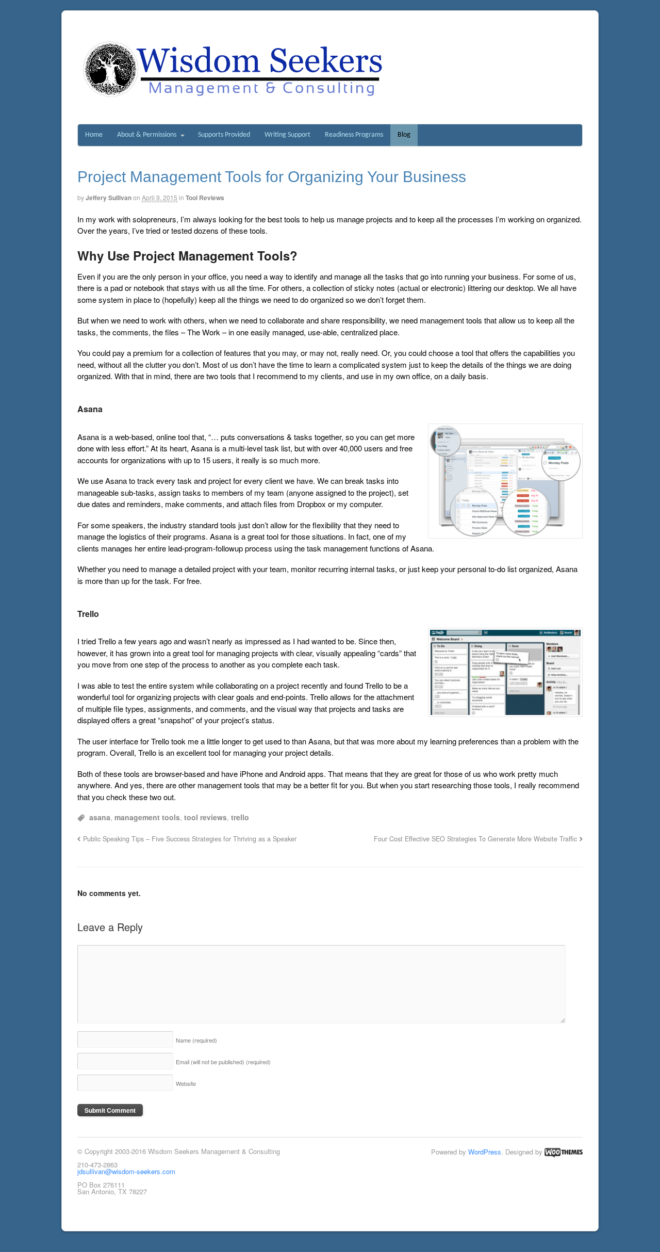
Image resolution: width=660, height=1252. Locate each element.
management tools (147, 817)
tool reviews (205, 817)
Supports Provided (224, 135)
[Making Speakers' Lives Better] (232, 97)
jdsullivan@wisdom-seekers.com (126, 1171)
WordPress (484, 1152)
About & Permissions (146, 135)
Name (196, 1040)
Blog (404, 135)
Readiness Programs (354, 135)
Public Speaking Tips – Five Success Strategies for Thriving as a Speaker (189, 838)
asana (99, 817)
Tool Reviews (205, 197)
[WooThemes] (563, 1152)
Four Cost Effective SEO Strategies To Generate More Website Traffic (475, 838)
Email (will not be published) (223, 1062)
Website (186, 1083)
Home (94, 135)
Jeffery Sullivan (108, 197)
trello (240, 817)
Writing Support (287, 135)
